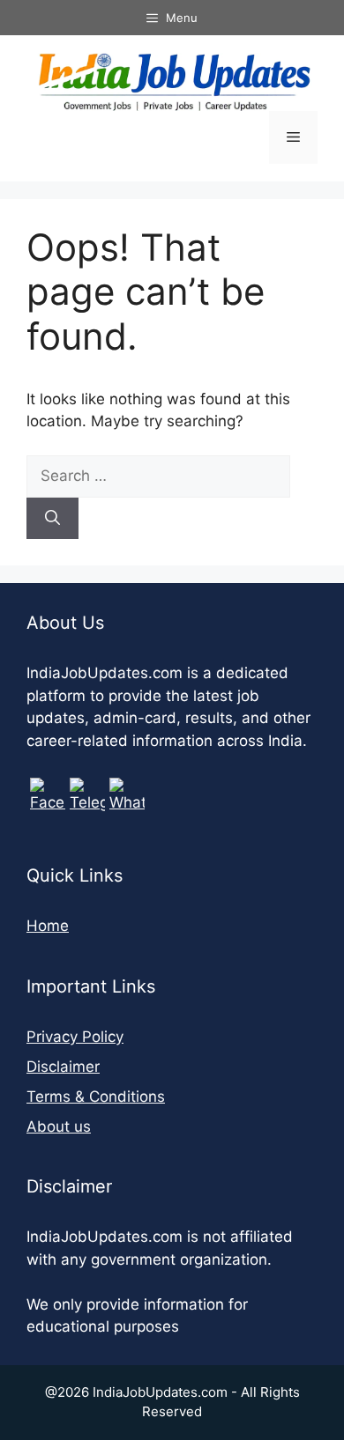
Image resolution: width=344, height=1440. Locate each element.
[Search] (52, 519)
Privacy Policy (74, 1036)
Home (47, 925)
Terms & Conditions (95, 1096)
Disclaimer (63, 1066)
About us (58, 1126)
